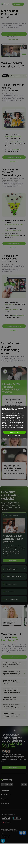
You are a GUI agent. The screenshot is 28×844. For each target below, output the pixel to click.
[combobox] (24, 407)
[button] (14, 435)
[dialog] (14, 422)
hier (3, 428)
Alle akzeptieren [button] (14, 432)
